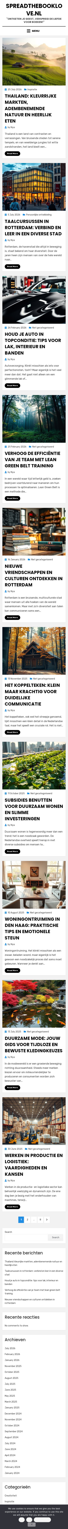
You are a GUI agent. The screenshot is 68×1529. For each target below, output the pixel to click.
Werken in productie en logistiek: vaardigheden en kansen (34, 1164)
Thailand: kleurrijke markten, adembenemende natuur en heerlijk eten (30, 108)
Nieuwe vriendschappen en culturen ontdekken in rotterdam (34, 575)
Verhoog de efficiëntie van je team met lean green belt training (32, 459)
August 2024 (11, 1437)
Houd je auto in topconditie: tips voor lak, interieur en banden (33, 343)
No (29, 1520)
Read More (12, 153)
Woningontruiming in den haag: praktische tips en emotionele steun (32, 928)
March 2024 (11, 1461)
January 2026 (12, 1360)
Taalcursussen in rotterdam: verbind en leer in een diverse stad (33, 227)
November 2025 (13, 1366)
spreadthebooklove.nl (34, 9)
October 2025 (12, 1372)
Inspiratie (32, 89)
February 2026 (12, 1354)
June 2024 (10, 1449)
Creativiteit (11, 1495)
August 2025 (11, 1378)
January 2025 (12, 1407)
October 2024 (12, 1425)
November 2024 (13, 1419)
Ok (21, 1520)
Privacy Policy (42, 1520)
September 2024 (14, 1431)
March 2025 (11, 1401)
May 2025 (10, 1396)
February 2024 (12, 1467)
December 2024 (13, 1413)
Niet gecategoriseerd (43, 327)
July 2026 (10, 1348)
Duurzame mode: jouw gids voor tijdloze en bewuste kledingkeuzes (33, 1044)
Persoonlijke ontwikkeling (39, 214)
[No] (32, 1524)
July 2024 (10, 1443)
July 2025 (10, 1384)
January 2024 (12, 1473)
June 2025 (10, 1390)
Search (8, 1232)
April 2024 (10, 1455)
